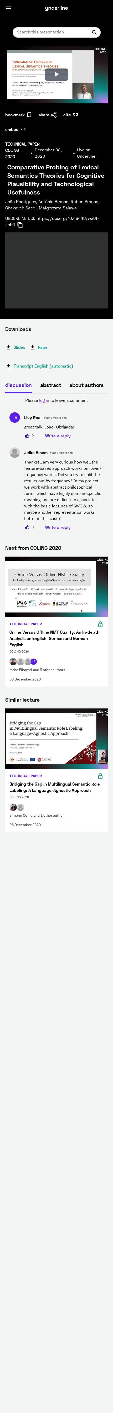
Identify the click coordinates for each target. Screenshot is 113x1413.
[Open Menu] (8, 8)
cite (67, 114)
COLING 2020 (45, 548)
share (44, 114)
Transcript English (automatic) (43, 365)
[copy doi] (23, 225)
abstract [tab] (50, 385)
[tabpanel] (56, 464)
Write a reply (58, 435)
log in (44, 401)
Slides (19, 347)
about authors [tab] (86, 385)
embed (12, 129)
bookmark (15, 114)
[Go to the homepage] (56, 8)
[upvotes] (27, 436)
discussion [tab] (18, 385)
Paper (43, 347)
